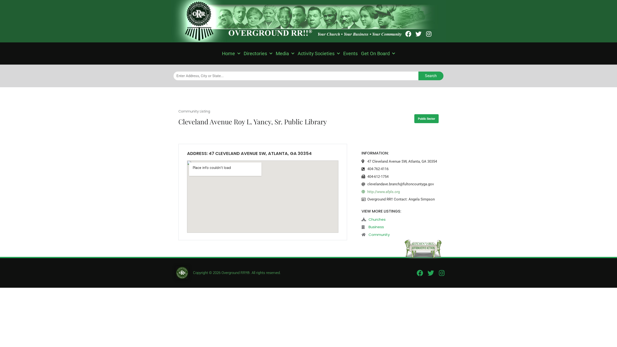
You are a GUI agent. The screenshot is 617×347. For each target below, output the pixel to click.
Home (228, 53)
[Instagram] (428, 34)
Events (350, 53)
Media (282, 53)
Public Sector (426, 118)
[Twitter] (418, 34)
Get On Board (375, 53)
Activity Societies (316, 53)
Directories (255, 53)
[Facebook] (408, 34)
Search (431, 75)
